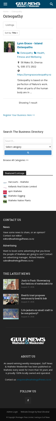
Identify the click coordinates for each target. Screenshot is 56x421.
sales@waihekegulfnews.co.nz (18, 260)
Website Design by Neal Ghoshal (35, 412)
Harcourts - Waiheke (18, 181)
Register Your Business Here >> (19, 115)
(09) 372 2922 (28, 66)
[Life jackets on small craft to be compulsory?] (11, 314)
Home (6, 11)
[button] (5, 4)
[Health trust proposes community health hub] (11, 299)
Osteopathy (26, 52)
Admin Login (12, 412)
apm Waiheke (15, 191)
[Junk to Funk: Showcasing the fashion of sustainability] (11, 284)
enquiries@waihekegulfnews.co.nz (34, 379)
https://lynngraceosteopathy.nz (34, 74)
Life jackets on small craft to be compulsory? (37, 312)
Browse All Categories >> (15, 160)
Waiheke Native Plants (19, 200)
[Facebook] (28, 400)
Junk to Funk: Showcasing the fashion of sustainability (37, 282)
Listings (10, 24)
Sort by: (10, 33)
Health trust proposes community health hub (34, 297)
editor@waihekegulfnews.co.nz (18, 238)
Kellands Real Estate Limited (22, 186)
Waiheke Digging (16, 195)
